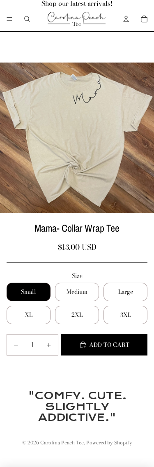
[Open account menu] (126, 19)
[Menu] (9, 18)
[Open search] (27, 19)
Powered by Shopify (109, 442)
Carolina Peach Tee (62, 442)
